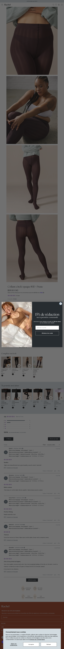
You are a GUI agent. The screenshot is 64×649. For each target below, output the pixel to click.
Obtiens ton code (47, 333)
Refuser (49, 644)
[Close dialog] (60, 303)
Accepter (31, 644)
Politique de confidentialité (37, 639)
